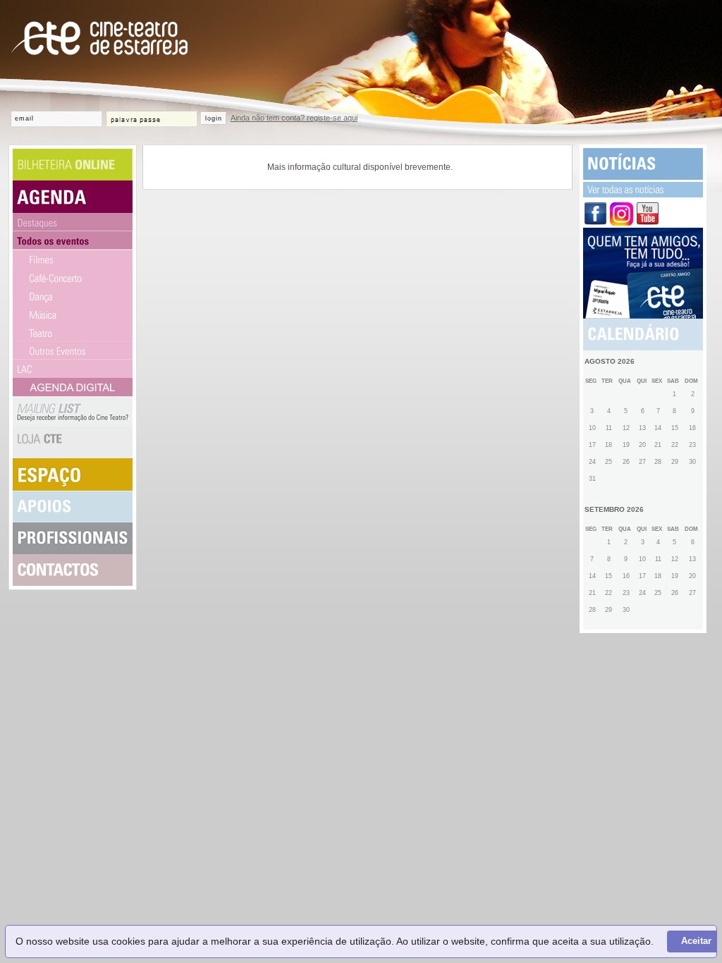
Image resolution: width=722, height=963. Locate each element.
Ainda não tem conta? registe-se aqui (294, 118)
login (213, 118)
